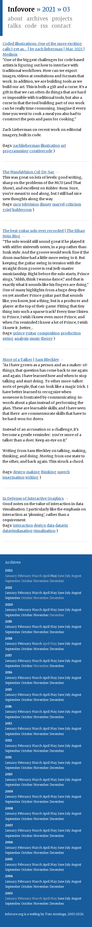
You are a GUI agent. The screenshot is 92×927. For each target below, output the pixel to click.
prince (19, 333)
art (63, 145)
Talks (14, 26)
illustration (50, 145)
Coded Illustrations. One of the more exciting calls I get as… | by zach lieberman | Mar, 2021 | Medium (44, 49)
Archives (37, 18)
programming (16, 151)
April (46, 593)
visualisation (44, 530)
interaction (23, 525)
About (15, 18)
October (27, 615)
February (24, 593)
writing (32, 477)
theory (47, 338)
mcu (17, 204)
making (33, 472)
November (41, 615)
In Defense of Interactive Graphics (33, 498)
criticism (73, 204)
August (76, 593)
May (53, 576)
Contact (61, 26)
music (34, 338)
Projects (62, 18)
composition (48, 333)
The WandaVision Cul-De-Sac (28, 172)
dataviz (61, 525)
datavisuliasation (17, 530)
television (30, 204)
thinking (48, 472)
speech (63, 472)
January (11, 593)
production (71, 333)
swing (8, 338)
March (37, 593)
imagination (14, 477)
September (12, 598)
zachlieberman (26, 145)
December (57, 632)
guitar (31, 333)
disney (45, 204)
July (68, 593)
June (61, 593)
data (50, 525)
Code (31, 26)
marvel (58, 204)
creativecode (40, 151)
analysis (21, 338)
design (19, 472)
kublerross (22, 209)
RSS (44, 26)
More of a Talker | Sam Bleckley (31, 359)
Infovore (21, 9)
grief (7, 209)
